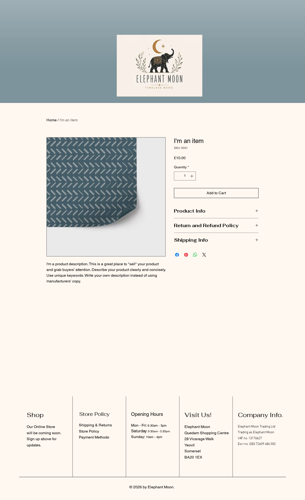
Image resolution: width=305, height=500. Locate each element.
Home (51, 120)
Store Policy (89, 431)
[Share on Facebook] (177, 255)
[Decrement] (178, 176)
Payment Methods (94, 437)
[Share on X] (204, 255)
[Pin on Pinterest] (186, 255)
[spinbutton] (185, 176)
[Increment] (192, 176)
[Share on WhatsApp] (195, 255)
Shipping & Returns (95, 425)
